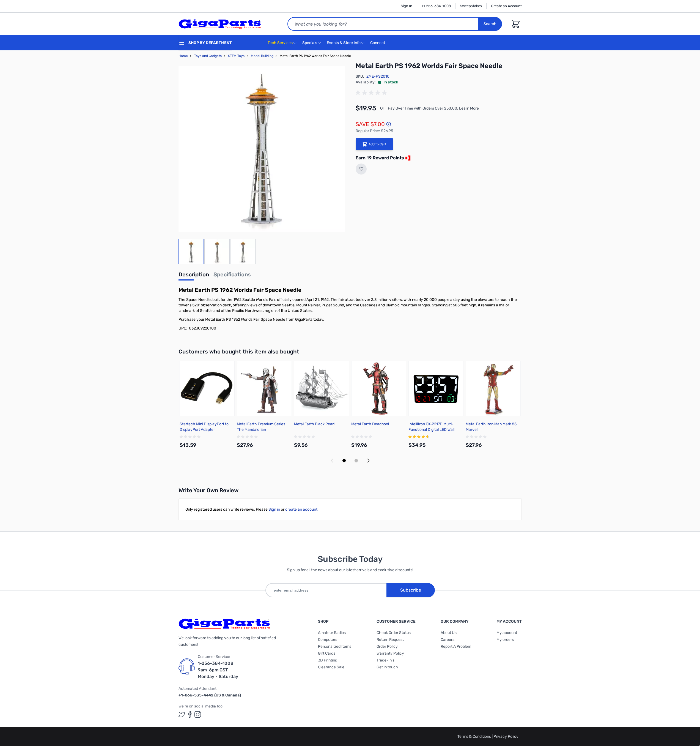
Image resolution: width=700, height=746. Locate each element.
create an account (301, 509)
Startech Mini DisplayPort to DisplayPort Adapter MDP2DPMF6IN (204, 429)
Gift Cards (326, 653)
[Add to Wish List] (361, 169)
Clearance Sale (331, 667)
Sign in (274, 509)
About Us (449, 632)
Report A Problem (456, 646)
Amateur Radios (332, 632)
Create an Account (506, 6)
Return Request (390, 639)
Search (490, 23)
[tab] (194, 276)
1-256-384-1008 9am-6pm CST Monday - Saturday (218, 670)
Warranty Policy (390, 653)
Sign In (406, 6)
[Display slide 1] (344, 460)
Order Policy (387, 646)
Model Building (262, 56)
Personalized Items (334, 646)
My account (506, 632)
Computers (327, 639)
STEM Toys (236, 56)
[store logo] (220, 24)
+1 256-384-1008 (436, 6)
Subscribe (410, 590)
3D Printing (327, 660)
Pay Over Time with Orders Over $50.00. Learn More (433, 108)
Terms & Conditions (474, 736)
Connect (378, 42)
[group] (372, 92)
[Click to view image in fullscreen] (262, 149)
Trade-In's (385, 660)
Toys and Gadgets (208, 56)
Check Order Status (394, 632)
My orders (505, 639)
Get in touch (387, 667)
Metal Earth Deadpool (370, 424)
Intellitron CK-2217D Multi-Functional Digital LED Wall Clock (431, 429)
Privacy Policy (505, 736)
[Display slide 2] (356, 460)
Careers (447, 639)
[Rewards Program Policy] (407, 158)
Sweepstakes (471, 6)
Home (183, 56)
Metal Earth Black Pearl (314, 424)
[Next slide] (368, 460)
